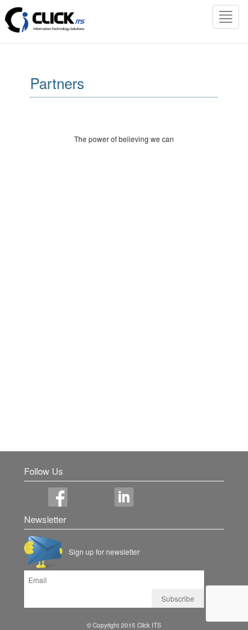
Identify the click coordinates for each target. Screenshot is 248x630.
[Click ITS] (45, 20)
